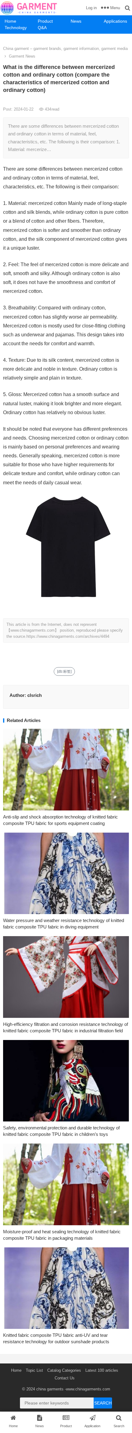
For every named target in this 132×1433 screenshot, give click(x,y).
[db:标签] (64, 671)
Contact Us (65, 1378)
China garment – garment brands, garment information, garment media (65, 48)
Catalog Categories (64, 1370)
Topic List (34, 1370)
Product (45, 21)
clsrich (34, 695)
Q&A (42, 27)
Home (10, 21)
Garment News (22, 56)
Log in (91, 8)
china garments (50, 1389)
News (76, 21)
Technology (16, 27)
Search (103, 1403)
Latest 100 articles (101, 1370)
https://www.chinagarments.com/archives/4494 (67, 636)
